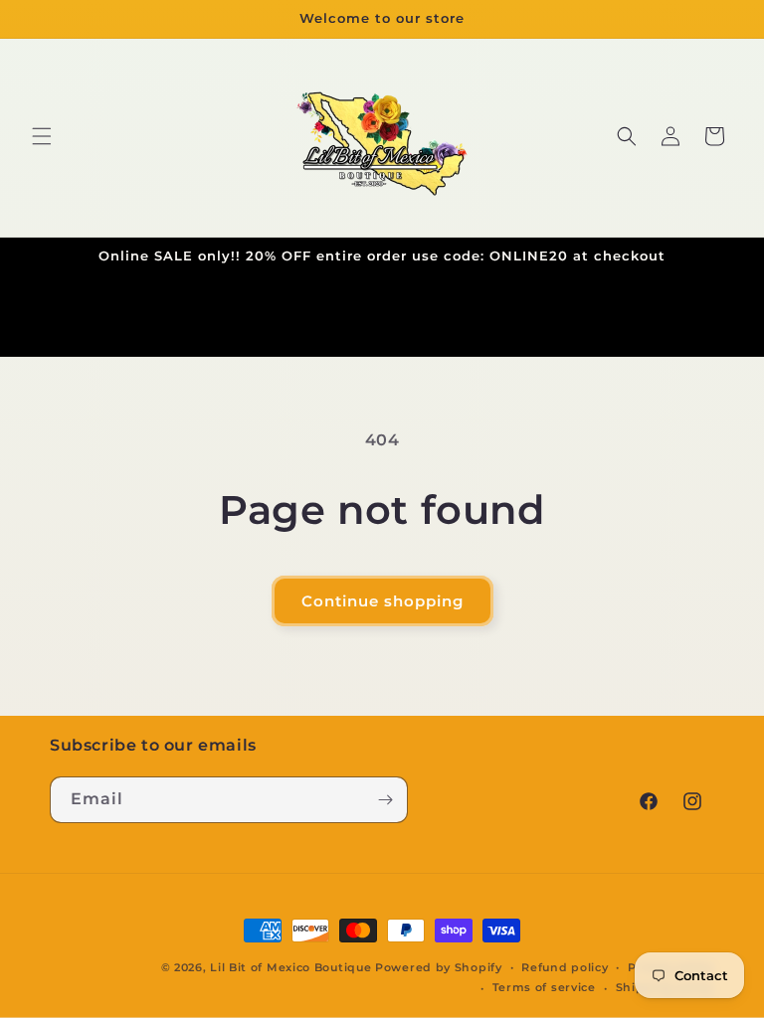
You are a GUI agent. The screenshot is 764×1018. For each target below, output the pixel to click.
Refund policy (564, 967)
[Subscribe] (385, 799)
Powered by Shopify (438, 967)
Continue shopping (382, 601)
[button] (42, 136)
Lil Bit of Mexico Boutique (290, 967)
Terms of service (544, 987)
